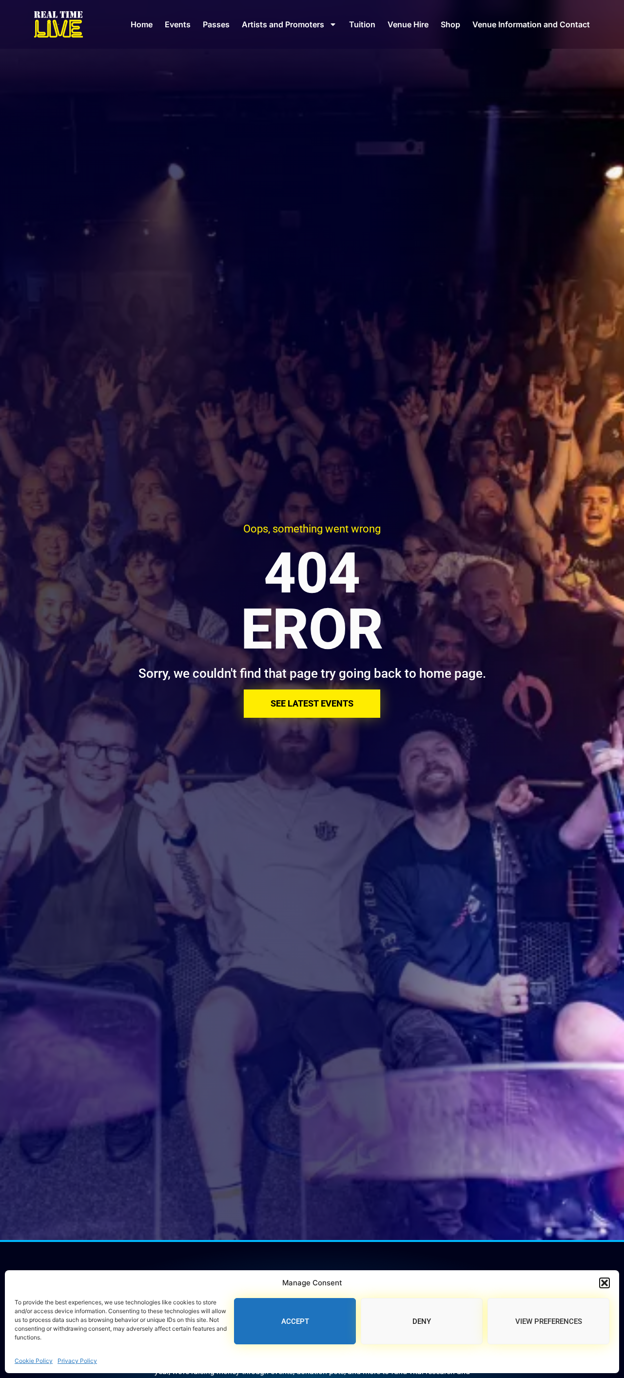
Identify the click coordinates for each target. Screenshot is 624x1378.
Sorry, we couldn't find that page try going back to (278, 673)
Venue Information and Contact (531, 24)
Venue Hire (408, 24)
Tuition (362, 24)
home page (451, 673)
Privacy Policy (77, 1360)
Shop (450, 24)
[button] (604, 1283)
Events (178, 24)
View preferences (548, 1321)
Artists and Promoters (283, 24)
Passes (216, 24)
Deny (421, 1321)
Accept (295, 1321)
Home (142, 24)
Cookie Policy (34, 1360)
